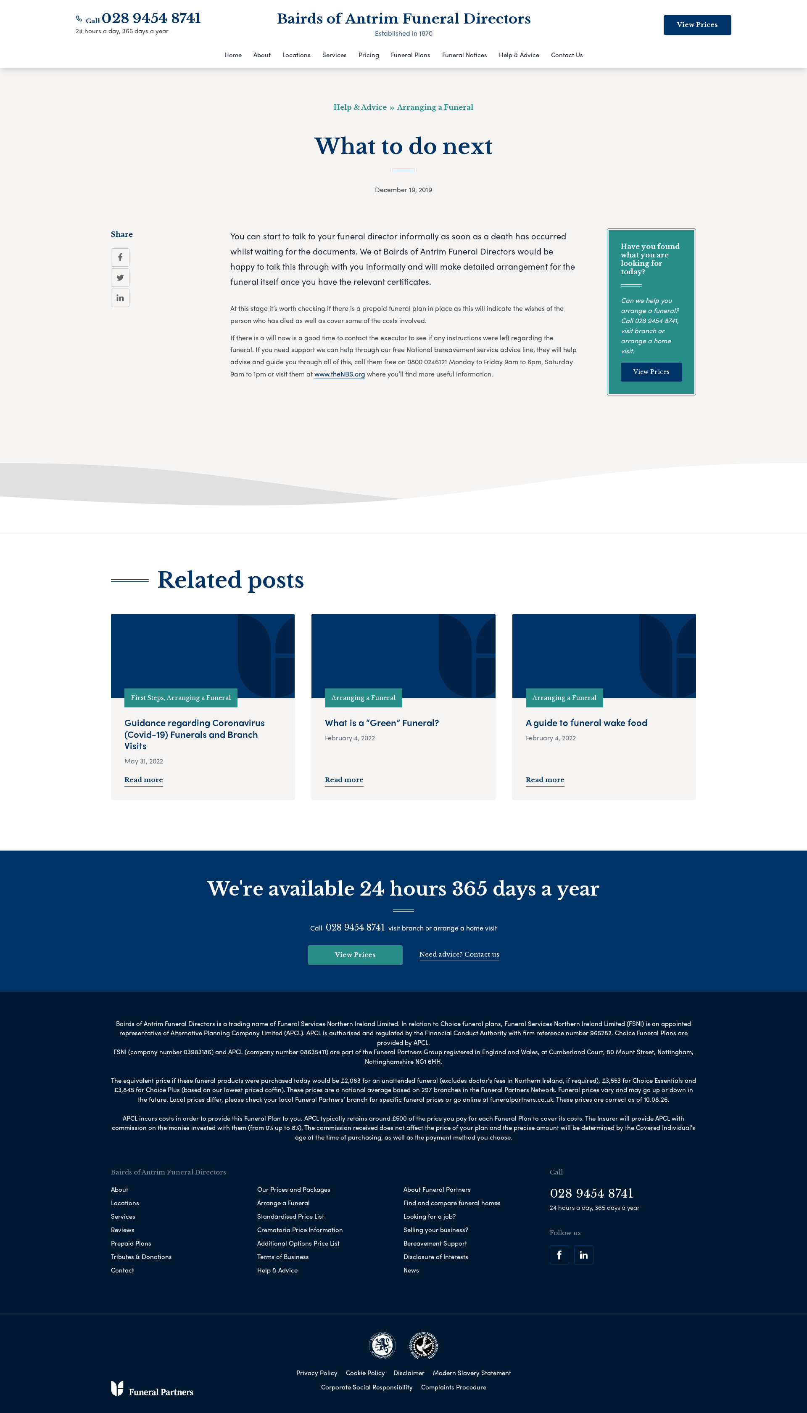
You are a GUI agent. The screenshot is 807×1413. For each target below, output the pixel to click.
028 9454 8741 (151, 18)
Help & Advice (519, 54)
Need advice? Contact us (459, 954)
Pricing (369, 54)
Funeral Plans (410, 54)
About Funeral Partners (437, 1189)
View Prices (697, 25)
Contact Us (567, 54)
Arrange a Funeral (283, 1202)
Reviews (122, 1229)
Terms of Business (283, 1256)
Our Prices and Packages (293, 1189)
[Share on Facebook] (120, 257)
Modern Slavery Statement (472, 1372)
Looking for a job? (430, 1216)
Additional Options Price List (298, 1243)
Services (334, 54)
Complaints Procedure (453, 1387)
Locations (296, 54)
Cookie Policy (365, 1372)
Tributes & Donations (141, 1256)
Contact (122, 1270)
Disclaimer (409, 1372)
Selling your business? (436, 1229)
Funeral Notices (464, 54)
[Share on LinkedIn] (120, 298)
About (262, 54)
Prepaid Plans (131, 1243)
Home (233, 54)
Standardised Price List (290, 1216)
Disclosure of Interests (436, 1256)
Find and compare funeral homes (452, 1202)
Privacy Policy (317, 1372)
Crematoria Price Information (300, 1229)
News (411, 1270)
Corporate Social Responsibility (367, 1387)
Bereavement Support (435, 1243)
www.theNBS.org (339, 374)
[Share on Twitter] (120, 277)
